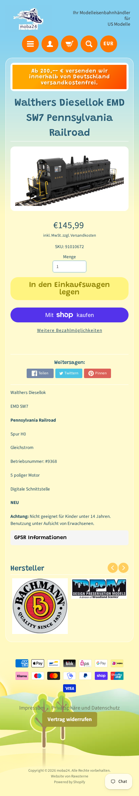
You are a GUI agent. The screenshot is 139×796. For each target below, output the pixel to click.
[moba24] (28, 18)
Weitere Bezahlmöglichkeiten (69, 330)
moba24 (63, 770)
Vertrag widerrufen (70, 719)
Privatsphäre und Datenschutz (85, 708)
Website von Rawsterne (69, 776)
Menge (69, 257)
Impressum (32, 708)
